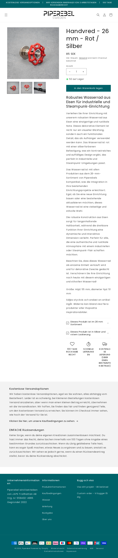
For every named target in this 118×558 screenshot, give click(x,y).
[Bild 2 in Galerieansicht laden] (27, 88)
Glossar (46, 499)
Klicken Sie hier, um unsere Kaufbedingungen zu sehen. (42, 421)
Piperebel (26, 548)
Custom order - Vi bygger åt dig (92, 495)
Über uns (47, 519)
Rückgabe (47, 512)
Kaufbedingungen (51, 493)
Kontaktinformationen (54, 551)
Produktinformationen (54, 486)
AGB (91, 548)
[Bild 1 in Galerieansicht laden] (13, 88)
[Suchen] (98, 15)
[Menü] (6, 15)
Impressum (71, 551)
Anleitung (47, 506)
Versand (83, 58)
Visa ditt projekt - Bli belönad (92, 486)
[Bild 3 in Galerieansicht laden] (40, 88)
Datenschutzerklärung (77, 548)
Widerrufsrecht (57, 548)
